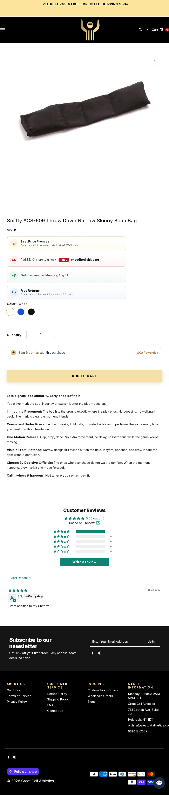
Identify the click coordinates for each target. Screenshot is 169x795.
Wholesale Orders (100, 696)
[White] (10, 311)
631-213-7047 (137, 731)
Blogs (92, 702)
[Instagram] (99, 653)
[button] (62, 531)
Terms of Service (19, 696)
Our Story (13, 690)
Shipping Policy (58, 699)
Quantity (14, 335)
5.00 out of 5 (95, 518)
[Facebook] (92, 653)
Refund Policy (57, 694)
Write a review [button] (84, 562)
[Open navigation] (2, 29)
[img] (17, 590)
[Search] (140, 29)
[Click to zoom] (155, 61)
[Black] (31, 311)
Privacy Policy (17, 702)
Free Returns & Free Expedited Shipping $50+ (84, 4)
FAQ (50, 705)
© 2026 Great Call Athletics (31, 781)
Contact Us (55, 711)
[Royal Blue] (20, 311)
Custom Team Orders (103, 690)
